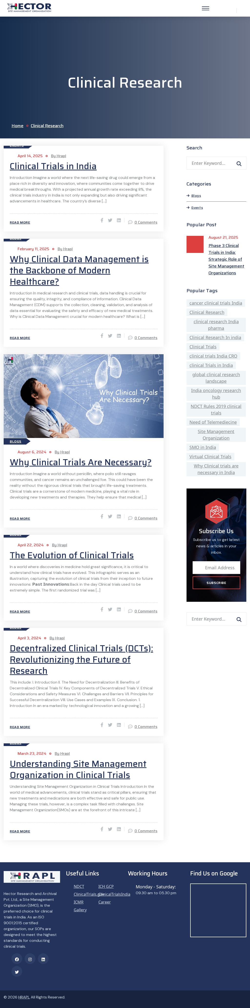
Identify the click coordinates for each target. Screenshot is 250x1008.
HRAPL (24, 997)
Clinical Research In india (215, 337)
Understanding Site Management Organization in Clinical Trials (78, 769)
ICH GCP (106, 886)
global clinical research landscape (216, 378)
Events (197, 207)
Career (104, 902)
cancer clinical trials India (215, 303)
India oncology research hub (216, 393)
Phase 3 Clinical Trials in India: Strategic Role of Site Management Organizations (226, 259)
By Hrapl (58, 156)
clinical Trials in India (211, 365)
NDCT (79, 886)
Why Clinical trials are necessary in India (216, 469)
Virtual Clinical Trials (210, 456)
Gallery (80, 910)
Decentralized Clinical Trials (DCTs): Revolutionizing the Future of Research (81, 659)
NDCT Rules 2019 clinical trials (216, 409)
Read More (20, 222)
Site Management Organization (216, 434)
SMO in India (202, 447)
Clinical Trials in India (53, 166)
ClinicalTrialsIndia (114, 894)
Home (17, 125)
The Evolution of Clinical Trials (72, 555)
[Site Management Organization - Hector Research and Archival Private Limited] (29, 7)
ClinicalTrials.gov (89, 894)
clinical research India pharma (216, 325)
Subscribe (216, 582)
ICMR (78, 902)
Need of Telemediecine (213, 422)
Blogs (15, 441)
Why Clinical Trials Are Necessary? (81, 462)
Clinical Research (47, 125)
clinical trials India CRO (213, 356)
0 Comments (146, 222)
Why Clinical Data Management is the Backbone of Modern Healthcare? (79, 270)
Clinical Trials (203, 347)
